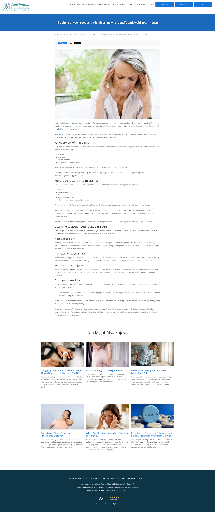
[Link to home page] (15, 7)
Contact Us (142, 478)
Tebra (117, 504)
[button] (184, 4)
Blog (93, 34)
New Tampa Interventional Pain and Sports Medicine (72, 34)
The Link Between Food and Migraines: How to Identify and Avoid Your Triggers (123, 34)
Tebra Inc (84, 478)
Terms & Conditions (110, 478)
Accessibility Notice (127, 478)
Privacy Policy (95, 478)
